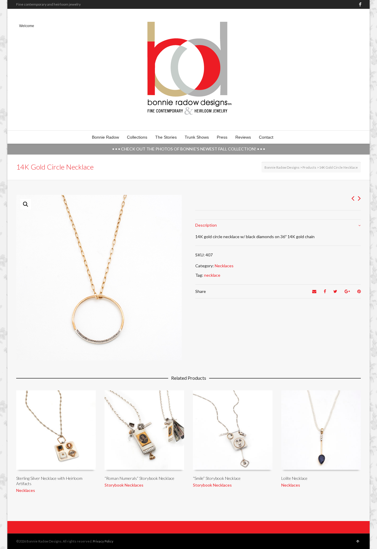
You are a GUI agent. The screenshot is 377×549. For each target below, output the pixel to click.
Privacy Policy (103, 541)
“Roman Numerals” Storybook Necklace (139, 478)
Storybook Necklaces (124, 484)
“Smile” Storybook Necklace (217, 478)
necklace (212, 275)
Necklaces (224, 265)
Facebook (360, 4)
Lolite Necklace (294, 478)
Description (206, 225)
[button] (25, 204)
